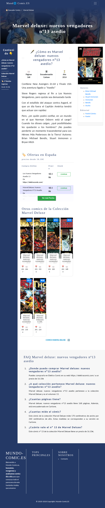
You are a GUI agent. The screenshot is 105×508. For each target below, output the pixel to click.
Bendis (88, 103)
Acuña (87, 106)
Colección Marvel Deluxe (7, 75)
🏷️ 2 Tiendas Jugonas (6, 84)
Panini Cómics (90, 114)
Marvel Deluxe (28, 10)
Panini (87, 117)
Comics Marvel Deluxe (56, 340)
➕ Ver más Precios (46, 198)
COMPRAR (64, 174)
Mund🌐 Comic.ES (18, 3)
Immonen (89, 100)
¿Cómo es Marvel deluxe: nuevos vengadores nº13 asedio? (7, 64)
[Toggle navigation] (95, 3)
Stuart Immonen (91, 97)
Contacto (64, 459)
